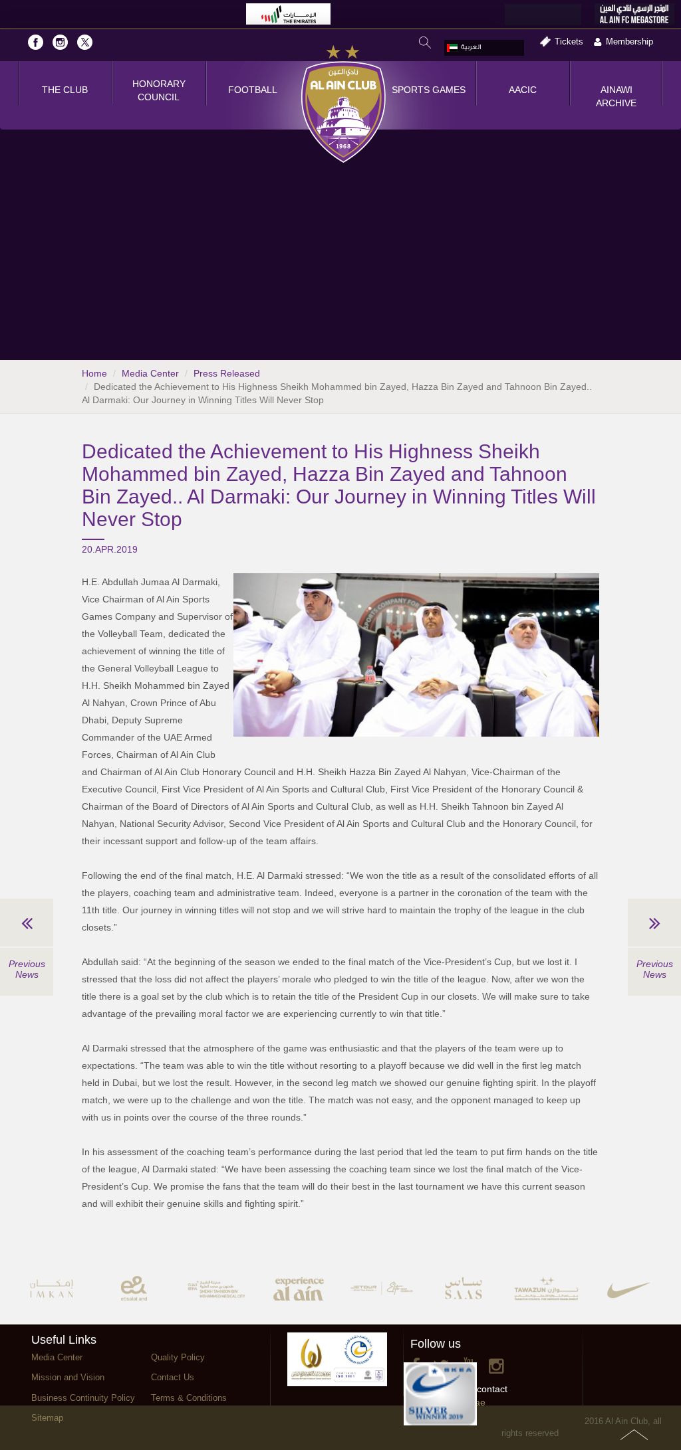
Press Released (227, 373)
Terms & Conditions (189, 1398)
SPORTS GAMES (429, 89)
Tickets (569, 41)
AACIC (523, 89)
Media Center (150, 373)
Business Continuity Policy (83, 1398)
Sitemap (47, 1418)
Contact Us (172, 1377)
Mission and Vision (67, 1377)
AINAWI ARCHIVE (616, 96)
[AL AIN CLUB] (343, 105)
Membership (629, 41)
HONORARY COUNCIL (159, 90)
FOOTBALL (252, 89)
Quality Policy (178, 1357)
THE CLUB (65, 89)
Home (94, 373)
